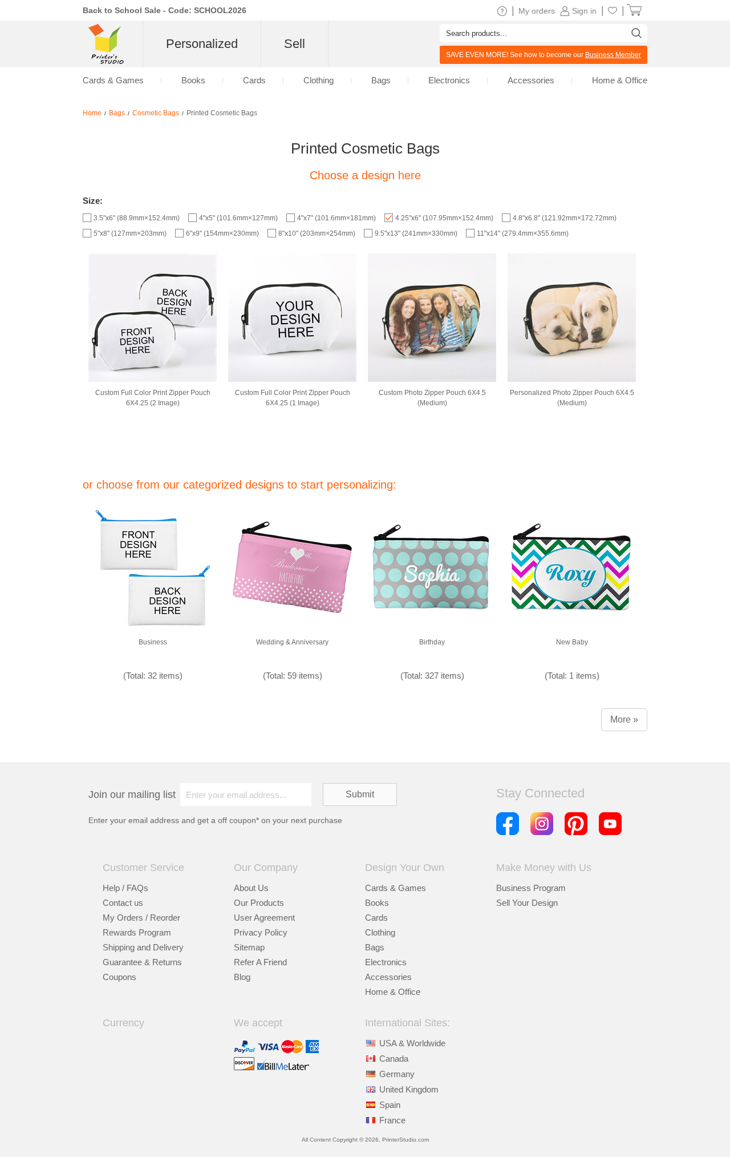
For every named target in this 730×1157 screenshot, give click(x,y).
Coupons (119, 977)
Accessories (388, 977)
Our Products (259, 903)
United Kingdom (409, 1089)
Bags (374, 947)
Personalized (202, 44)
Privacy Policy (260, 932)
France (392, 1120)
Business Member (613, 55)
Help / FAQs (125, 888)
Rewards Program (137, 932)
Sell (294, 44)
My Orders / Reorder (141, 917)
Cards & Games (395, 888)
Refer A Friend (260, 962)
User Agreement (264, 917)
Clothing (380, 932)
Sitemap (249, 947)
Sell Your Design (527, 903)
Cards (376, 917)
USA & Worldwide (412, 1043)
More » (624, 719)
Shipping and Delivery (143, 947)
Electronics (386, 962)
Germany (397, 1074)
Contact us (123, 903)
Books (377, 903)
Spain (389, 1105)
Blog (242, 977)
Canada (393, 1058)
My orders (536, 10)
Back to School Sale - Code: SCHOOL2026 (164, 10)
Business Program (531, 888)
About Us (251, 888)
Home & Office (392, 992)
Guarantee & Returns (142, 962)
